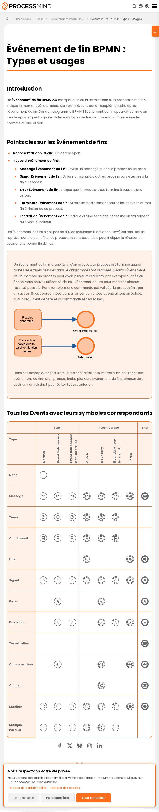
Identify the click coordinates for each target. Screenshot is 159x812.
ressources (23, 19)
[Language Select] (140, 6)
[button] (89, 745)
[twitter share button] (69, 745)
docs (40, 19)
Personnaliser (57, 797)
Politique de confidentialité (27, 788)
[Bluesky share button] (79, 745)
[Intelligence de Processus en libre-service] (26, 6)
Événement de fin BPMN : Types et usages (116, 19)
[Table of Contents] (155, 31)
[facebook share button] (59, 745)
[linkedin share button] (99, 745)
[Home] (8, 19)
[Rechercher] (134, 6)
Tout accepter (93, 797)
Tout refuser (23, 797)
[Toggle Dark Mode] (147, 6)
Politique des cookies (65, 788)
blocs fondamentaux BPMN (67, 19)
